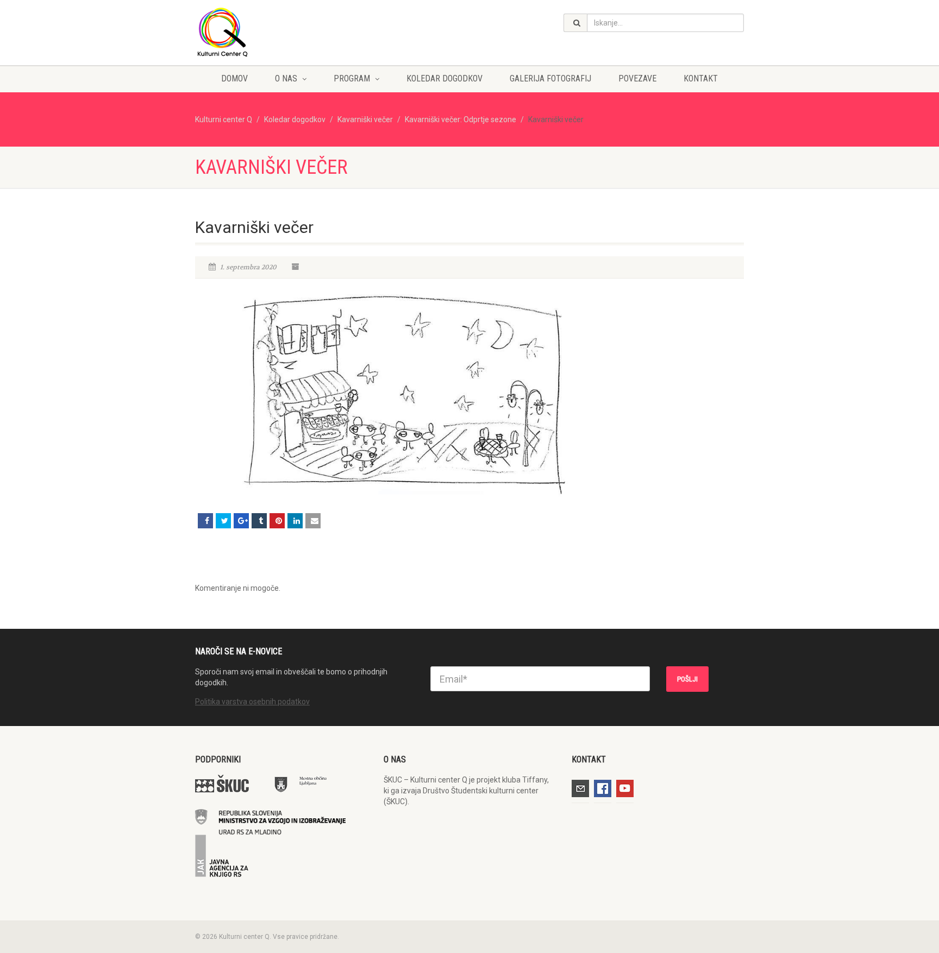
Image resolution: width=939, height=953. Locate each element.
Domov (234, 78)
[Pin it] (277, 520)
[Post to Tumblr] (259, 520)
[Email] (313, 520)
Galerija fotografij (550, 78)
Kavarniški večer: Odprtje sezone (460, 119)
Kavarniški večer (365, 119)
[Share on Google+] (241, 520)
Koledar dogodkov (444, 78)
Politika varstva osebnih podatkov (252, 701)
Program (352, 78)
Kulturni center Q (223, 119)
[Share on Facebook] (205, 520)
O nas (286, 78)
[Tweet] (223, 520)
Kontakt (701, 78)
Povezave (637, 78)
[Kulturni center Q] (281, 31)
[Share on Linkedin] (295, 520)
